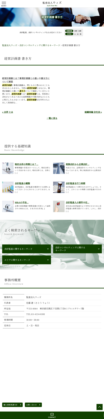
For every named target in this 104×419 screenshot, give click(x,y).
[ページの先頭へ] (100, 407)
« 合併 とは (7, 112)
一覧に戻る (52, 118)
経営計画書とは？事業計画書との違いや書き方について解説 (26, 80)
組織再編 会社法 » (93, 112)
